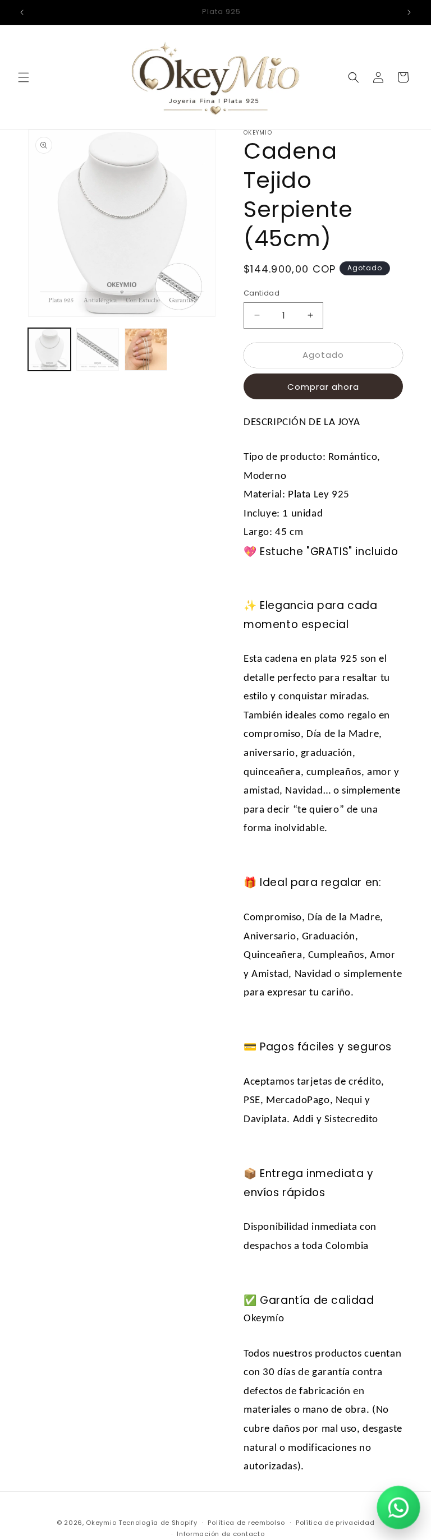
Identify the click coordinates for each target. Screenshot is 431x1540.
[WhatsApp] (398, 1507)
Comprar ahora (323, 387)
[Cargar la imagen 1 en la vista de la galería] (49, 349)
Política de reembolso (246, 1522)
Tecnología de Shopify (158, 1522)
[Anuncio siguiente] (409, 12)
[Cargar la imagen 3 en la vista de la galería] (146, 349)
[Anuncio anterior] (22, 12)
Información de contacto (220, 1533)
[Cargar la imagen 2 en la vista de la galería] (97, 349)
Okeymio (101, 1522)
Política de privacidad (335, 1522)
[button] (23, 77)
